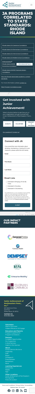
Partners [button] (8, 337)
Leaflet (16, 214)
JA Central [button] (22, 387)
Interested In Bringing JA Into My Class (17, 183)
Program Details (25, 64)
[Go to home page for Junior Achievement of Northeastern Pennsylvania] (12, 5)
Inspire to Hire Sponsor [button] (12, 345)
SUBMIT (17, 205)
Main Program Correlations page (11, 87)
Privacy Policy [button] (20, 385)
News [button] (7, 363)
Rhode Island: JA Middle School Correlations (15, 57)
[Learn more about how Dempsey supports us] (17, 258)
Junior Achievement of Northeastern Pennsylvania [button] (17, 377)
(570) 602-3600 (9, 315)
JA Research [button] (9, 357)
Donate (8, 124)
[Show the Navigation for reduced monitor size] (31, 5)
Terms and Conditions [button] (8, 385)
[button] (9, 390)
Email (6, 153)
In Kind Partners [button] (10, 343)
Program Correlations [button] (12, 335)
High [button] (6, 372)
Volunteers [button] (9, 324)
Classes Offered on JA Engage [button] (15, 328)
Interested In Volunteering (15, 188)
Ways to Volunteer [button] (11, 326)
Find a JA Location (11, 380)
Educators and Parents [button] (14, 331)
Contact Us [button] (8, 314)
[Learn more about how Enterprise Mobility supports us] (17, 277)
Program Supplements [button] (12, 333)
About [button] (7, 348)
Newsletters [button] (9, 361)
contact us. (23, 83)
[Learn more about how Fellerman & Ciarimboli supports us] (17, 287)
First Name (8, 161)
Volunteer (19, 124)
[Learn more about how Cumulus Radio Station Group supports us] (17, 248)
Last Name (8, 169)
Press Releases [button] (10, 359)
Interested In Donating (14, 186)
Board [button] (7, 355)
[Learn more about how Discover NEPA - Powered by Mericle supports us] (17, 268)
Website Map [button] (14, 387)
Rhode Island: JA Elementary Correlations (15, 49)
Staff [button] (6, 353)
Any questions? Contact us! (11, 132)
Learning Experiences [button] (13, 366)
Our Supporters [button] (10, 341)
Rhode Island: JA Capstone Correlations (14, 45)
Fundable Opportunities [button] (13, 339)
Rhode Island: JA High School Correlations (15, 53)
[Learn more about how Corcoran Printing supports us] (17, 238)
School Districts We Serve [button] (13, 349)
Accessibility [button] (28, 385)
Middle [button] (7, 370)
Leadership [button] (8, 351)
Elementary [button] (9, 368)
